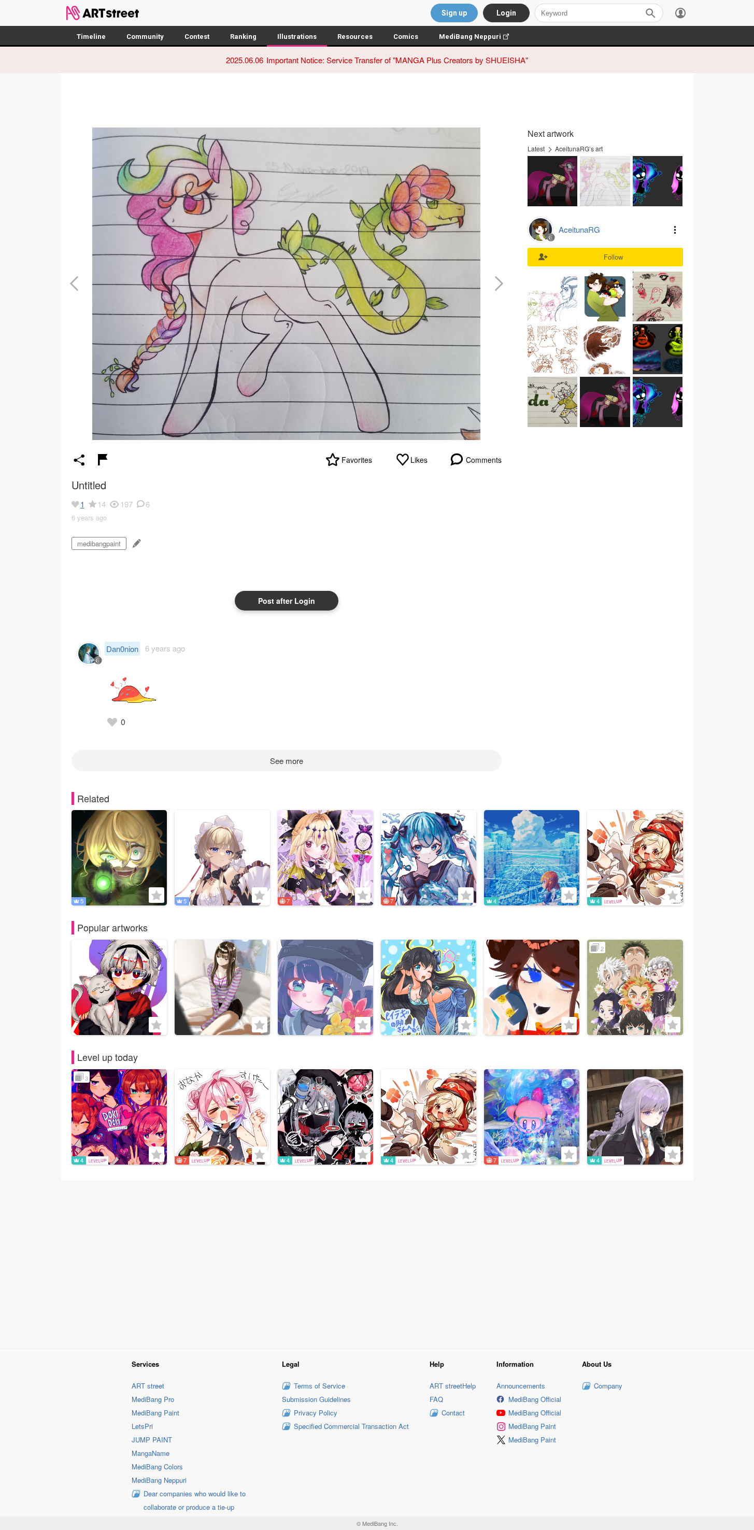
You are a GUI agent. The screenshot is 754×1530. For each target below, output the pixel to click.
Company (608, 1386)
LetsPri (142, 1426)
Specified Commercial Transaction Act (351, 1426)
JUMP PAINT (152, 1439)
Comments (484, 460)
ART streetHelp (453, 1386)
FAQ (436, 1399)
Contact (453, 1413)
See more (286, 760)
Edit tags (135, 543)
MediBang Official (534, 1399)
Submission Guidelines (316, 1399)
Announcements (520, 1386)
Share (79, 460)
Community (145, 36)
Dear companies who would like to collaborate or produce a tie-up (195, 1500)
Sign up (454, 13)
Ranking (243, 36)
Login (506, 13)
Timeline (91, 36)
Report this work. (102, 460)
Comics (405, 36)
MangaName (150, 1453)
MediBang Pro (153, 1399)
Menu (675, 229)
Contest (196, 36)
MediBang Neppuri (479, 36)
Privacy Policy (315, 1413)
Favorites (357, 460)
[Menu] (680, 13)
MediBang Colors (157, 1466)
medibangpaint (99, 543)
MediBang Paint (155, 1413)
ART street (148, 1386)
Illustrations (297, 36)
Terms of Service (319, 1386)
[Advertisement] (377, 1263)
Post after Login (286, 601)
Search (650, 13)
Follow (613, 257)
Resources (355, 36)
